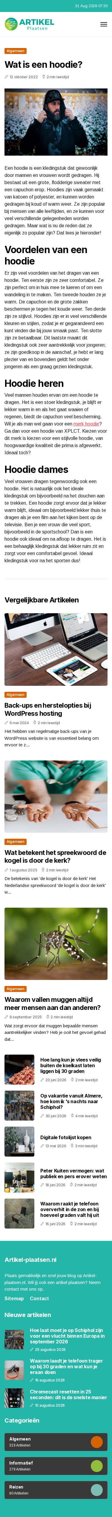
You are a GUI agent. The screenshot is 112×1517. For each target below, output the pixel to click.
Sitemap (14, 1298)
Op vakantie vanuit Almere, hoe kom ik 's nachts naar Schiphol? (71, 1101)
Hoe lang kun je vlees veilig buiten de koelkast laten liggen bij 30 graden (70, 1065)
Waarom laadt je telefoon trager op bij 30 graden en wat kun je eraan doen (66, 1366)
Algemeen (15, 51)
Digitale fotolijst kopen (65, 1137)
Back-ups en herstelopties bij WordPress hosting (47, 709)
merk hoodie (86, 423)
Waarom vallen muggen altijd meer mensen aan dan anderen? (52, 1003)
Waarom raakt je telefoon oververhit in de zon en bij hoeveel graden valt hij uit (69, 1209)
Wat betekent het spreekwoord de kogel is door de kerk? (55, 856)
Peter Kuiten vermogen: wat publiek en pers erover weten (73, 1173)
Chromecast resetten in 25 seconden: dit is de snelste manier (68, 1394)
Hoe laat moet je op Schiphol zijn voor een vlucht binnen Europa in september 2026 (67, 1336)
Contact (39, 1298)
